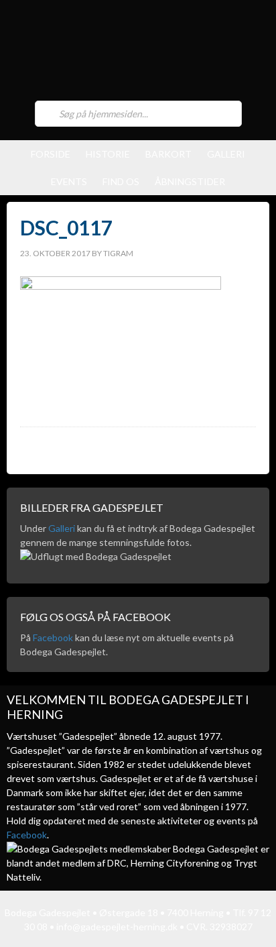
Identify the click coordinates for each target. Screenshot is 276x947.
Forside (50, 154)
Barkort (168, 154)
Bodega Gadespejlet (138, 53)
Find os (120, 181)
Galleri (226, 154)
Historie (108, 154)
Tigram (118, 253)
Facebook (53, 637)
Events (69, 181)
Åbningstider (190, 181)
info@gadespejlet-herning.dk (117, 926)
